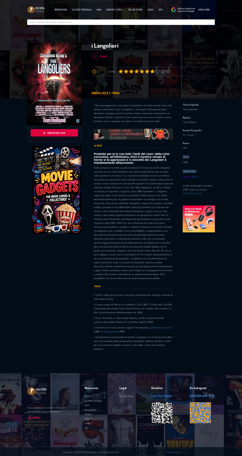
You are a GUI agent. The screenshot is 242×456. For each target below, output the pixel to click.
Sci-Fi (195, 176)
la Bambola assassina (159, 327)
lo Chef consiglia (93, 400)
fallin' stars (135, 9)
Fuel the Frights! (161, 396)
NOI (160, 9)
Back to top (172, 452)
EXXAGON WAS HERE (202, 396)
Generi (88, 414)
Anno (186, 157)
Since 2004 (204, 9)
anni (98, 9)
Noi (86, 428)
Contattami (34, 418)
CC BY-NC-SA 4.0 (192, 193)
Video (151, 9)
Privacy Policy (127, 396)
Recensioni (90, 409)
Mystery (187, 176)
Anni (87, 405)
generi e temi (114, 9)
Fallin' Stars (91, 418)
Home (88, 396)
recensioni (61, 9)
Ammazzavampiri (109, 331)
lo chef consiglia (82, 9)
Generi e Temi (190, 171)
